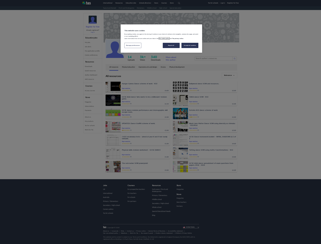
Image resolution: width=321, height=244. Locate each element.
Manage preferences (133, 45)
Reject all (171, 45)
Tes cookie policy (164, 38)
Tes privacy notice (177, 38)
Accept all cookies (190, 45)
